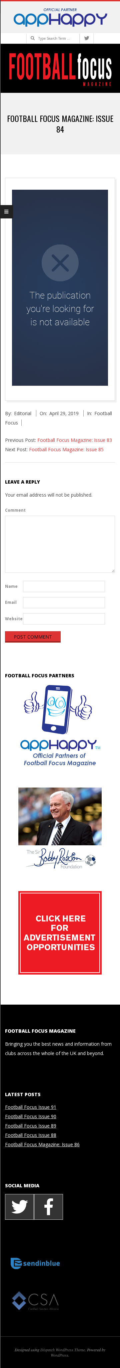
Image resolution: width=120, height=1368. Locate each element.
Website (13, 619)
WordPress (59, 1355)
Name (11, 586)
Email (11, 602)
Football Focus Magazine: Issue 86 (42, 1144)
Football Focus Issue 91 (30, 1107)
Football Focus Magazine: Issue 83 (74, 440)
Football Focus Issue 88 (30, 1135)
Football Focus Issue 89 (30, 1126)
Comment (13, 510)
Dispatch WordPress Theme (62, 1349)
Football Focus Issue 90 (30, 1116)
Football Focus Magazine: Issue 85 (66, 449)
